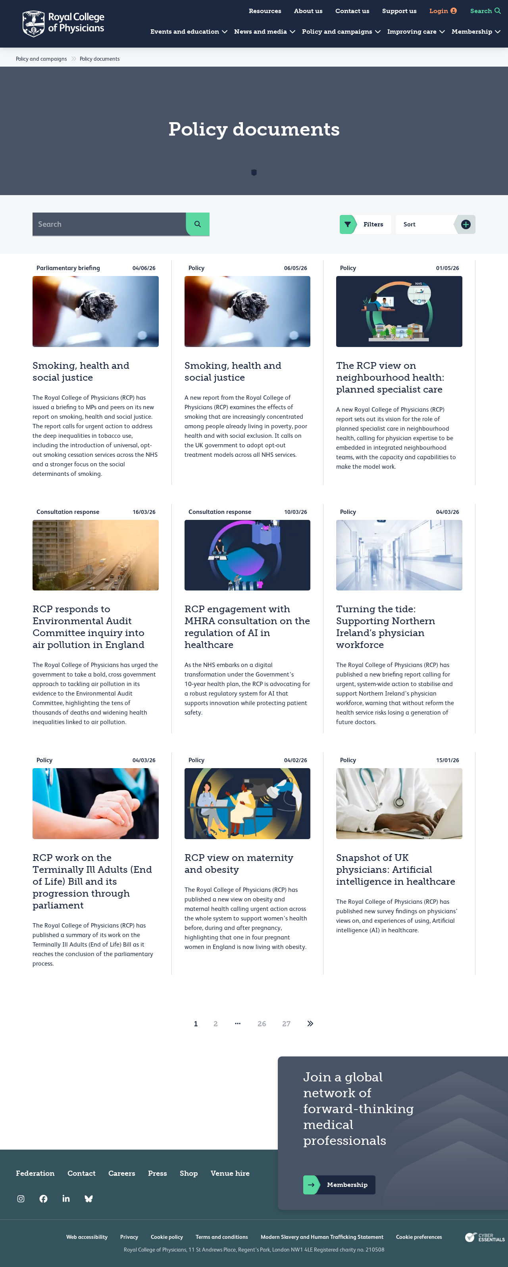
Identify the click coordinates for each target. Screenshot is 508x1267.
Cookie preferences (419, 1237)
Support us (399, 11)
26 (262, 1024)
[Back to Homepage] (58, 24)
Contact (81, 1173)
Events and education (185, 31)
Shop (189, 1173)
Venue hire (230, 1173)
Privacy (129, 1237)
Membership (473, 31)
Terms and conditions (222, 1237)
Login (439, 11)
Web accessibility (87, 1237)
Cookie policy (167, 1237)
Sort (410, 224)
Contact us (352, 11)
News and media (261, 31)
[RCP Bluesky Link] (88, 1199)
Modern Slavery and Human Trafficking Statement (322, 1237)
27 (286, 1024)
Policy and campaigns (338, 31)
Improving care (412, 31)
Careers (121, 1173)
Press (157, 1173)
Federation (35, 1173)
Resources (265, 11)
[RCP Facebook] (43, 1199)
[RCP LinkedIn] (66, 1199)
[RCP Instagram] (21, 1199)
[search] (198, 224)
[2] (310, 1023)
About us (308, 11)
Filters (373, 224)
